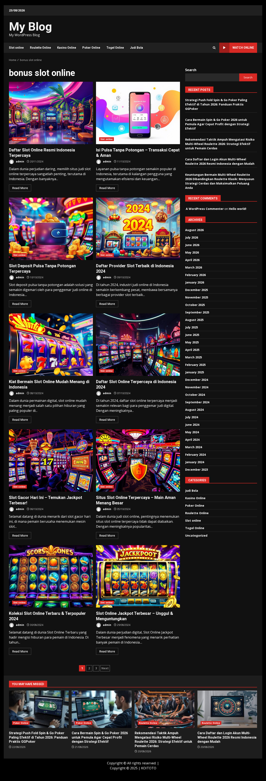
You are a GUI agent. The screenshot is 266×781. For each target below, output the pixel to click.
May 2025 (192, 342)
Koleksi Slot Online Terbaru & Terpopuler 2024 (51, 576)
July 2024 (191, 417)
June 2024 (192, 425)
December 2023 (196, 470)
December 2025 (196, 290)
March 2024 (193, 447)
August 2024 (194, 410)
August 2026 (194, 230)
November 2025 (196, 297)
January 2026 (194, 282)
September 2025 (197, 312)
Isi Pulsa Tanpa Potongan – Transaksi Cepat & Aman (138, 113)
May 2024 (192, 432)
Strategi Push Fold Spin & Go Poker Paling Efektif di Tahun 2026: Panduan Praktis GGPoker (216, 104)
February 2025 (195, 365)
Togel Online (115, 47)
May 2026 (192, 252)
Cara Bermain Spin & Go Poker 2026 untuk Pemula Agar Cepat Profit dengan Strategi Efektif (217, 124)
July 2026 (191, 237)
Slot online (16, 47)
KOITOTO (148, 768)
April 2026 (192, 260)
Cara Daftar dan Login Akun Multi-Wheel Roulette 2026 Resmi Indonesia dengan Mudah (227, 709)
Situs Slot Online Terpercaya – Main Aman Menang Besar (138, 460)
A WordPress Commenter (205, 209)
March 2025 (193, 357)
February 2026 (195, 275)
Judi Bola (136, 47)
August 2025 (194, 320)
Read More (20, 188)
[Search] (214, 48)
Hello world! (237, 209)
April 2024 (192, 440)
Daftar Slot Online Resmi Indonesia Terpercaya (51, 113)
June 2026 (192, 245)
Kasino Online (66, 47)
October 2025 (195, 305)
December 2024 (196, 380)
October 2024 (195, 395)
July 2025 (191, 327)
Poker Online (91, 47)
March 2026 (193, 267)
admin (19, 161)
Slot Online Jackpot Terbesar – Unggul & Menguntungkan (138, 576)
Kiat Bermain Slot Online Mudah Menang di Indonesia (51, 344)
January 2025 (194, 372)
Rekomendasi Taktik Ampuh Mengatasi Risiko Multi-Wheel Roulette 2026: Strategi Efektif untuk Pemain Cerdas (220, 143)
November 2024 (196, 387)
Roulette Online (40, 47)
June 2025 (192, 335)
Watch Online (243, 47)
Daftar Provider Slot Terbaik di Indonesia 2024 (138, 229)
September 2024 (197, 402)
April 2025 (192, 350)
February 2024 (195, 455)
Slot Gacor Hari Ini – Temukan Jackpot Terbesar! (51, 460)
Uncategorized (196, 535)
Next (105, 668)
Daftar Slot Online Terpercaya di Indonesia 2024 (138, 344)
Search (190, 70)
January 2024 (194, 462)
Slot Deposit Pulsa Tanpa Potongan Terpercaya (51, 229)
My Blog (30, 26)
